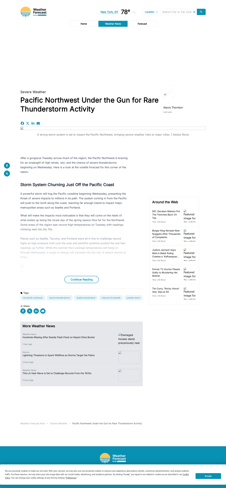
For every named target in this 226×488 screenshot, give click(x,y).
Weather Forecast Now (32, 423)
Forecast (142, 23)
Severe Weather (33, 92)
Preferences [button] (71, 478)
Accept (208, 476)
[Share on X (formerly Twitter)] (28, 123)
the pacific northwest (33, 297)
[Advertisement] (113, 57)
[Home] (113, 458)
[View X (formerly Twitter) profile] (7, 173)
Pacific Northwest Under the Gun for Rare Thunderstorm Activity (107, 423)
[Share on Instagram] (33, 123)
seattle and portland (86, 297)
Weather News (113, 23)
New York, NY (109, 12)
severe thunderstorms (59, 297)
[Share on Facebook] (22, 123)
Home (84, 23)
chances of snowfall (111, 297)
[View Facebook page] (7, 166)
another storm (133, 297)
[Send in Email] (38, 123)
